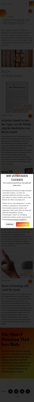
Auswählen (9, 224)
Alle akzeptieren (23, 224)
